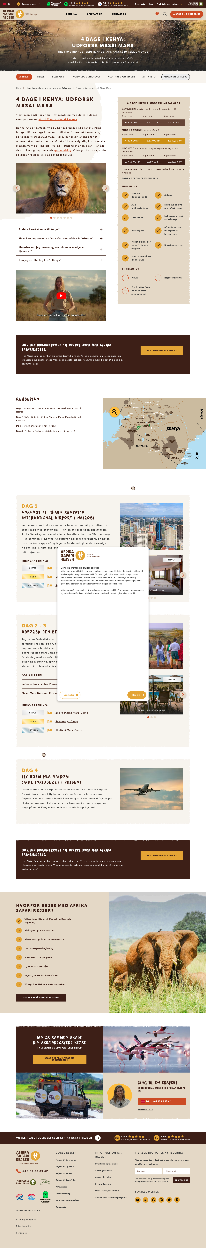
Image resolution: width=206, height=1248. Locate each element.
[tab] (51, 218)
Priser (41, 77)
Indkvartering (63, 1193)
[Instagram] (161, 1200)
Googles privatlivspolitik (125, 593)
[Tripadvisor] (145, 1200)
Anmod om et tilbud (175, 77)
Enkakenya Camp (66, 721)
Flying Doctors (103, 1184)
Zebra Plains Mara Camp (71, 712)
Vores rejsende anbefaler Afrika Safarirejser (54, 1137)
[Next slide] (105, 188)
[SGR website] (19, 1197)
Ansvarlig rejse (103, 1177)
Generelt (24, 77)
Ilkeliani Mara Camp (68, 730)
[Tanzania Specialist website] (26, 1182)
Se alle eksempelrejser (67, 1200)
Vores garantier (103, 1170)
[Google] (153, 1200)
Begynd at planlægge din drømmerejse (59, 1059)
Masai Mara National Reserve (58, 119)
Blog (151, 4)
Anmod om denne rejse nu (162, 350)
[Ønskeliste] (157, 14)
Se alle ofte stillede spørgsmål (111, 1197)
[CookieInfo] (80, 555)
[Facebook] (169, 1200)
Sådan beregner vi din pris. (140, 178)
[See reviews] (152, 1138)
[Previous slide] (16, 188)
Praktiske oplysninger (121, 77)
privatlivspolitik (161, 1181)
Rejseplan (58, 77)
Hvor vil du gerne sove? (86, 77)
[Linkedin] (177, 1200)
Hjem (18, 88)
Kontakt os (119, 14)
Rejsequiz (140, 4)
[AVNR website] (31, 1197)
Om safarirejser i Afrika (107, 1191)
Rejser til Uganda (65, 1166)
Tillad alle (136, 695)
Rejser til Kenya (64, 1173)
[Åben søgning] (165, 14)
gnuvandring (62, 150)
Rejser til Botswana (66, 1160)
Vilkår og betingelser (26, 1219)
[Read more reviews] (87, 4)
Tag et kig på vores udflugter (41, 997)
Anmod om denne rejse (186, 14)
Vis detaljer (69, 695)
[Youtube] (138, 1200)
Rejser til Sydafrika (66, 1180)
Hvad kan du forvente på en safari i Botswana (48, 88)
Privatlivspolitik (23, 1226)
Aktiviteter (149, 77)
